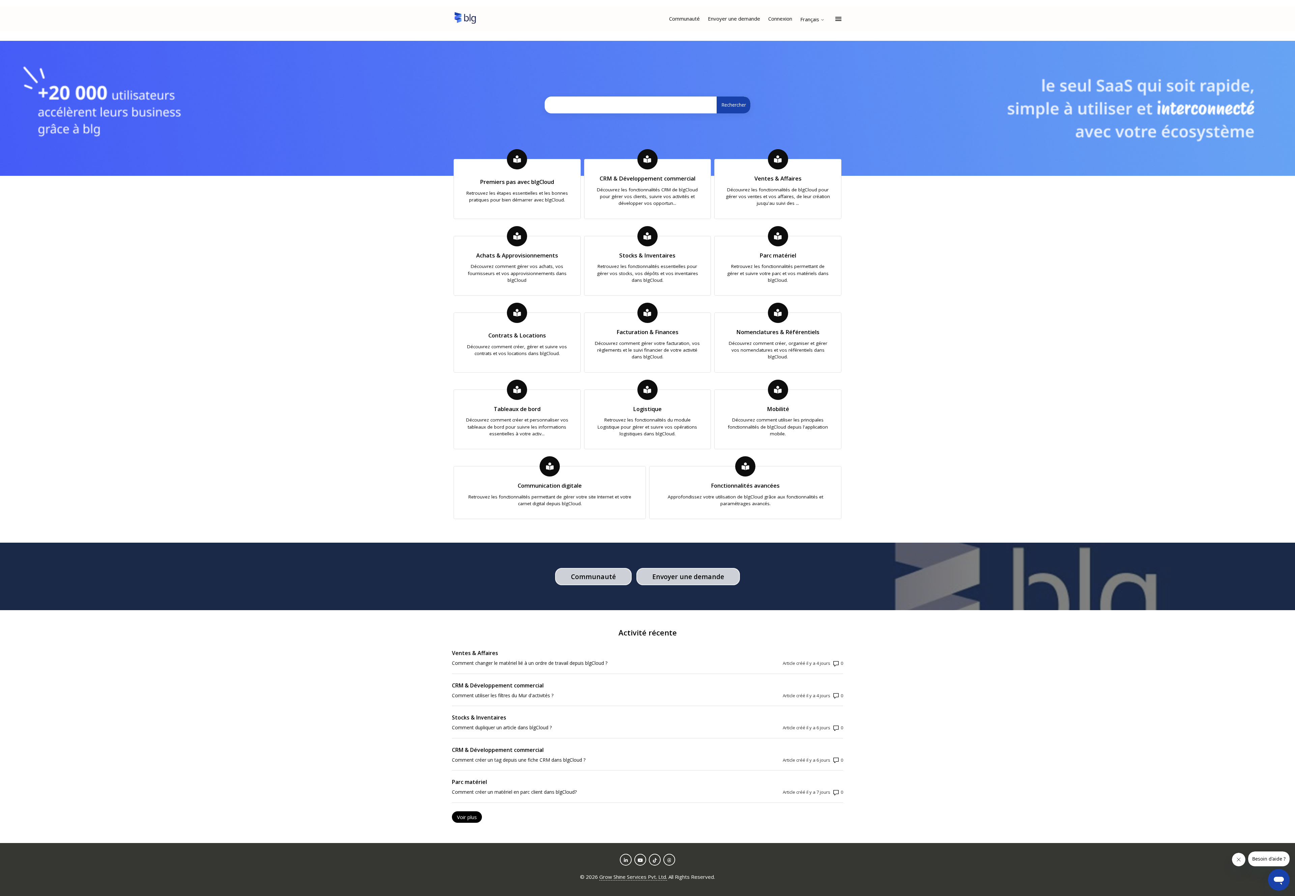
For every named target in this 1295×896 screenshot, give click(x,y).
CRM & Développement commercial (498, 685)
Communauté (684, 18)
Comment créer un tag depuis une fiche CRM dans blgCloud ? (518, 760)
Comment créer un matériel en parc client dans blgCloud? (514, 792)
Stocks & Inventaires (479, 717)
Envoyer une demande (734, 18)
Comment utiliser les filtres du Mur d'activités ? (502, 695)
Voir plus (469, 817)
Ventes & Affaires (475, 653)
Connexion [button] (780, 18)
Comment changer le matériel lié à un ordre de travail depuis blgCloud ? (529, 663)
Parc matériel (469, 782)
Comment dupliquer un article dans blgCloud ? (502, 727)
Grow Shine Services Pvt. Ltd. (633, 876)
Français (810, 19)
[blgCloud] (465, 18)
